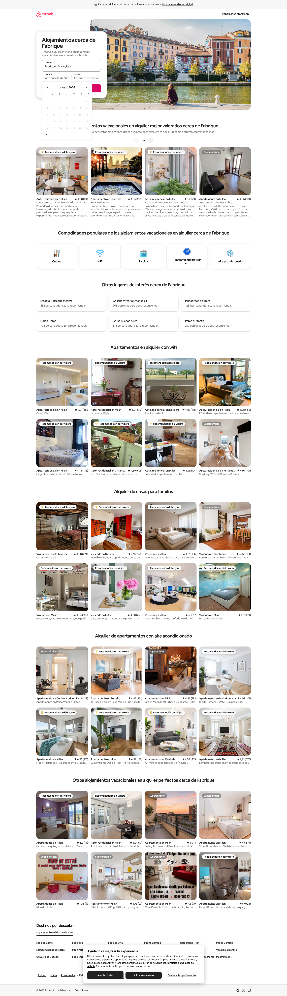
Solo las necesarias (143, 975)
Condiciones (81, 990)
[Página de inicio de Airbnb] (44, 14)
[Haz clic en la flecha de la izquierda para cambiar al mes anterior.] (48, 88)
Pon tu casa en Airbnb (235, 14)
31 (47, 135)
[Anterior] (136, 140)
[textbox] (57, 78)
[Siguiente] (150, 140)
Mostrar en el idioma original (177, 4)
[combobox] (72, 66)
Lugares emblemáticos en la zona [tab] (54, 932)
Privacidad (65, 990)
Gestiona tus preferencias (182, 975)
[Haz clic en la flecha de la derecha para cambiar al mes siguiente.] (86, 88)
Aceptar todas (105, 975)
